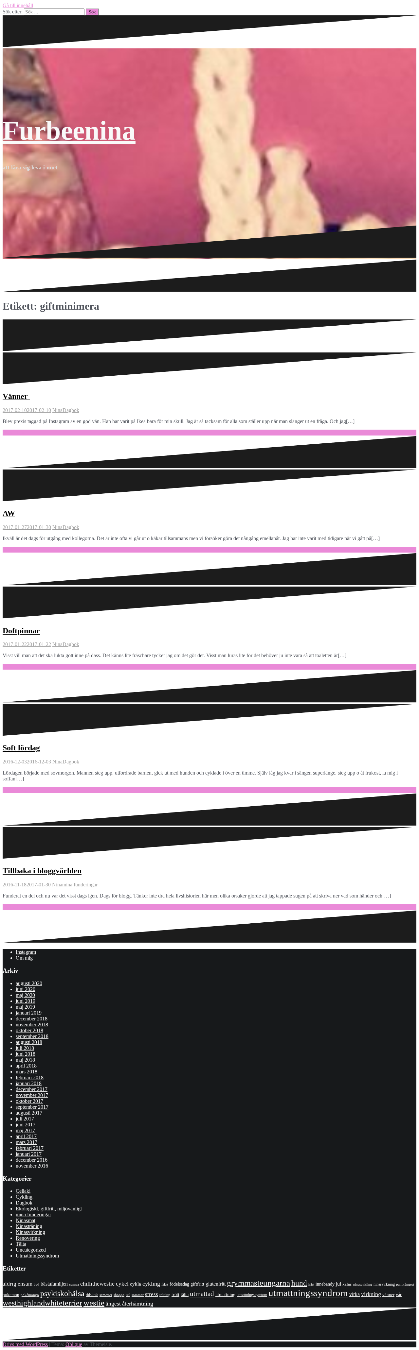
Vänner (16, 396)
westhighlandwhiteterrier (42, 1302)
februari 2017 (30, 1148)
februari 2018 (30, 1077)
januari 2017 (29, 1154)
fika (164, 1284)
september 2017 (32, 1107)
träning (164, 1294)
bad (36, 1284)
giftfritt (197, 1284)
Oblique (73, 1344)
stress (151, 1294)
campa (74, 1284)
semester (106, 1295)
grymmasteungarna (258, 1282)
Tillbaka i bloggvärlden (42, 870)
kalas (347, 1284)
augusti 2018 (29, 1042)
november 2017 (32, 1095)
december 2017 (31, 1089)
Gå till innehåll (18, 5)
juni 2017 (25, 1124)
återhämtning (137, 1303)
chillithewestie (97, 1283)
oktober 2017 (29, 1101)
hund (299, 1283)
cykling (151, 1283)
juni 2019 (25, 1001)
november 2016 (32, 1166)
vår (399, 1294)
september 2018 (32, 1036)
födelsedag (179, 1284)
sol (128, 1294)
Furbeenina (69, 130)
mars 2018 (26, 1071)
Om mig (24, 958)
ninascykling (362, 1284)
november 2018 (32, 1024)
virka (354, 1294)
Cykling (24, 1197)
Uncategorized (31, 1250)
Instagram (26, 952)
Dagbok (71, 410)
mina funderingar (80, 884)
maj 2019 (25, 1007)
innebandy (325, 1284)
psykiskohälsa (62, 1293)
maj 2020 (25, 995)
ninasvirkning (384, 1284)
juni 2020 (25, 989)
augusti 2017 (29, 1113)
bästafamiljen (54, 1284)
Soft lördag (21, 747)
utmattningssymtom (252, 1294)
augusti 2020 (29, 983)
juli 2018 (25, 1048)
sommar (138, 1295)
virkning (371, 1294)
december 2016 (31, 1160)
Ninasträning (29, 1226)
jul (338, 1284)
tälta (185, 1294)
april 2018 (26, 1065)
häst (311, 1284)
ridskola (92, 1294)
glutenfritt (216, 1284)
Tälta (21, 1244)
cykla (135, 1284)
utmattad (202, 1293)
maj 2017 (25, 1130)
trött (175, 1294)
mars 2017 (26, 1142)
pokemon (11, 1294)
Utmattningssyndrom (37, 1255)
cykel (122, 1283)
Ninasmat (25, 1220)
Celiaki (23, 1191)
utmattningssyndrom (308, 1293)
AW (9, 513)
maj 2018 (25, 1060)
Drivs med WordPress (25, 1344)
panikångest (405, 1284)
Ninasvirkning (30, 1232)
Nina (57, 410)
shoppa (119, 1295)
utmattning (225, 1294)
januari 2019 (29, 1013)
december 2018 (31, 1018)
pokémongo (30, 1295)
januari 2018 (29, 1083)
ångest (113, 1304)
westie (93, 1302)
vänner (388, 1294)
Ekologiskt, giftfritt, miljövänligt (49, 1208)
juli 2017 (25, 1118)
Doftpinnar (21, 630)
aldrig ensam (17, 1284)
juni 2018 (25, 1054)
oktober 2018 (29, 1030)
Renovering (28, 1238)
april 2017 (26, 1136)
